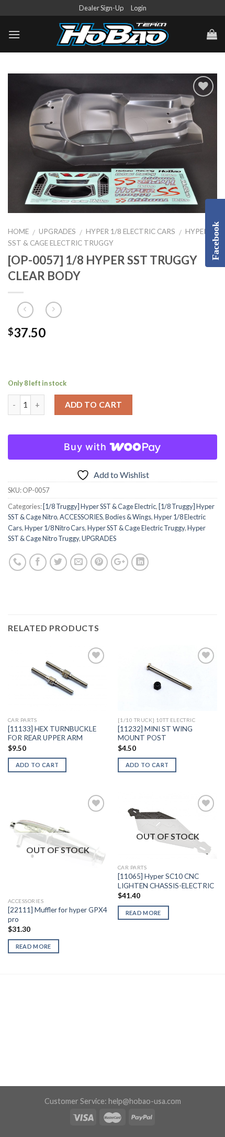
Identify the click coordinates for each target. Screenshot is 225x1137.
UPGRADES (57, 231)
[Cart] (212, 34)
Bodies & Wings (128, 517)
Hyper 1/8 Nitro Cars (55, 528)
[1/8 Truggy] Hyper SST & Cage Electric (99, 506)
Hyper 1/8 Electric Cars (130, 231)
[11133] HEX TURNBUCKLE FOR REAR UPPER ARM (52, 733)
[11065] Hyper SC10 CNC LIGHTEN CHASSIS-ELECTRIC (166, 881)
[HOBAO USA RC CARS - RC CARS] (112, 34)
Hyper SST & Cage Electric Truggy (136, 528)
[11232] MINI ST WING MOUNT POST (155, 733)
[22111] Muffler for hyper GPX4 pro (57, 914)
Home (18, 231)
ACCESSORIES (81, 517)
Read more (33, 946)
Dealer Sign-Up (101, 8)
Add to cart (93, 404)
